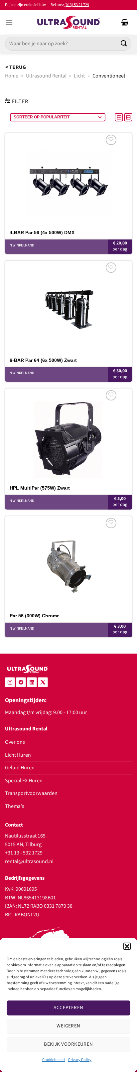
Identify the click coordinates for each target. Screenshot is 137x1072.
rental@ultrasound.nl (29, 861)
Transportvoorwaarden (31, 793)
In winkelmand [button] (21, 245)
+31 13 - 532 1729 (24, 852)
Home (11, 75)
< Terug (15, 67)
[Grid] (119, 117)
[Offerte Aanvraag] (124, 22)
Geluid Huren (20, 767)
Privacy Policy (79, 1060)
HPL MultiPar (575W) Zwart (40, 488)
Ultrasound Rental (46, 75)
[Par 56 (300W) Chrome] (68, 562)
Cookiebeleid (53, 1060)
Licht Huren (18, 755)
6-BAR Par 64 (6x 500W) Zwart (43, 360)
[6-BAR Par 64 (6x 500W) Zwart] (68, 307)
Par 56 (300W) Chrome (35, 615)
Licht (79, 75)
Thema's (14, 806)
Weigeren (68, 1025)
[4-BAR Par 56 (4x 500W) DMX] (68, 179)
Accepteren (68, 1007)
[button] (127, 946)
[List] (128, 117)
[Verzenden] (124, 43)
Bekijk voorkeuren (68, 1044)
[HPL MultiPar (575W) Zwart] (68, 434)
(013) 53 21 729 (77, 5)
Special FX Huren (24, 780)
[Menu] (9, 22)
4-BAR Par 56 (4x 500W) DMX (42, 232)
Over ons (15, 742)
